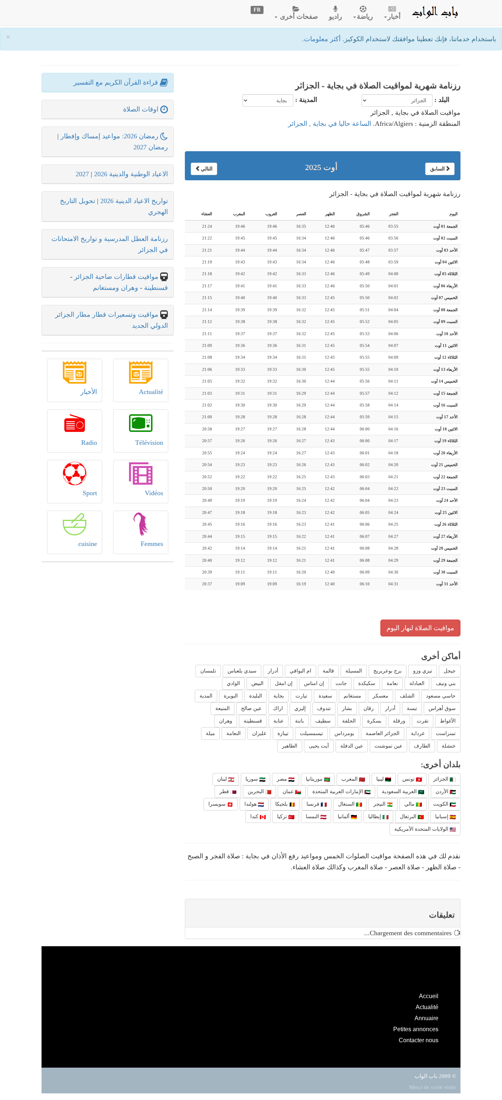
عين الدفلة (351, 746)
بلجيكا (282, 804)
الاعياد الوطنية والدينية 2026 (131, 174)
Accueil (428, 996)
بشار (347, 708)
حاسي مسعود (441, 696)
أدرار (273, 671)
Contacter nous (418, 1040)
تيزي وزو (422, 671)
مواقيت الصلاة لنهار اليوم (420, 628)
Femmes (152, 543)
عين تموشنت (388, 746)
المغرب (350, 779)
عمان (289, 791)
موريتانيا (315, 779)
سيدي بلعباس (242, 671)
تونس (409, 779)
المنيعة (222, 708)
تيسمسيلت (311, 733)
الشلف (407, 696)
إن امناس (314, 683)
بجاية (278, 696)
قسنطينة (253, 721)
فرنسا (313, 804)
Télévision (149, 442)
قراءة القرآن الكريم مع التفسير (116, 82)
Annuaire (426, 1018)
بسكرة (374, 721)
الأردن (442, 791)
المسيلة (353, 671)
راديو (335, 16)
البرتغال (409, 816)
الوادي (233, 683)
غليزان (259, 733)
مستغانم (352, 696)
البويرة (231, 696)
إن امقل (284, 683)
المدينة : (306, 99)
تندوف (324, 708)
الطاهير (289, 746)
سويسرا (217, 804)
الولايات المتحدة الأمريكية (422, 829)
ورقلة (399, 721)
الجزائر (441, 779)
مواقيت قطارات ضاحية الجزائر (116, 276)
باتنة (299, 721)
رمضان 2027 (150, 147)
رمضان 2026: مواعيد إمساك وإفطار (110, 136)
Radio (89, 442)
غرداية (417, 733)
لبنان (222, 779)
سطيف (323, 721)
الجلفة (349, 721)
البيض (257, 683)
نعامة (392, 683)
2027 (82, 174)
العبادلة (416, 683)
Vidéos (154, 493)
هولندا (251, 804)
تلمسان (208, 671)
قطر (224, 791)
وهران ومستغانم (115, 287)
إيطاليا (375, 816)
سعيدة (325, 696)
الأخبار (88, 391)
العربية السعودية (400, 791)
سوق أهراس (442, 708)
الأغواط (448, 721)
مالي (410, 804)
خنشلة (449, 746)
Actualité (151, 391)
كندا (255, 816)
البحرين (256, 791)
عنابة (278, 721)
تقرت (423, 721)
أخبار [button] (394, 16)
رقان (368, 708)
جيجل (450, 671)
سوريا (252, 779)
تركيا (282, 816)
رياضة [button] (365, 16)
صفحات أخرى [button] (298, 16)
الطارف (422, 746)
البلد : (441, 99)
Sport (90, 493)
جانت (341, 683)
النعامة (233, 733)
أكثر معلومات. (322, 39)
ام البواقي (300, 671)
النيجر (380, 804)
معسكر (380, 696)
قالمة (328, 671)
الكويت (441, 804)
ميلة (210, 733)
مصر (282, 779)
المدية (206, 696)
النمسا (313, 816)
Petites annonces (415, 1029)
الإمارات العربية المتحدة (338, 791)
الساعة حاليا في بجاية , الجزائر (329, 123)
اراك (278, 708)
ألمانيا (344, 816)
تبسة (412, 708)
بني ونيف (446, 683)
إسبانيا (442, 816)
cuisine (87, 543)
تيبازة (282, 733)
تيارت (301, 696)
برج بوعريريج (387, 671)
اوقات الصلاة (141, 109)
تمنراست (446, 733)
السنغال (347, 804)
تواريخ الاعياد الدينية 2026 (134, 201)
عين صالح (251, 708)
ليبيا (380, 779)
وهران (225, 721)
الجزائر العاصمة (382, 733)
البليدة (255, 696)
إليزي (300, 708)
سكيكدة (366, 683)
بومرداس (344, 733)
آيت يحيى (319, 746)
